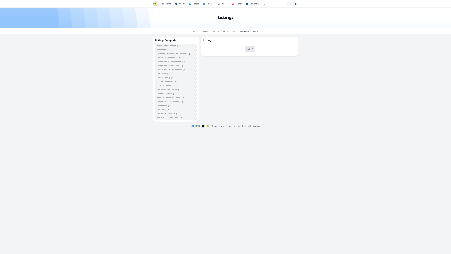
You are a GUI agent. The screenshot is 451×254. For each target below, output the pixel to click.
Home (197, 126)
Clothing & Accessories (167, 57)
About (214, 126)
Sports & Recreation (166, 113)
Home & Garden (164, 85)
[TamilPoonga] (155, 3)
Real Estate (162, 105)
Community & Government (169, 61)
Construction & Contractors (169, 69)
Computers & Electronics (168, 65)
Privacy (229, 126)
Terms (221, 126)
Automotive (162, 49)
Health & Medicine (165, 81)
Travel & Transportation (167, 117)
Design (237, 126)
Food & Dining (163, 77)
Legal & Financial (164, 93)
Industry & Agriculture (167, 89)
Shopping (161, 109)
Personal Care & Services (168, 101)
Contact (256, 126)
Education (161, 73)
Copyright (246, 126)
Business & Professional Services (171, 53)
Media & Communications (168, 97)
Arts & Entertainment (166, 45)
